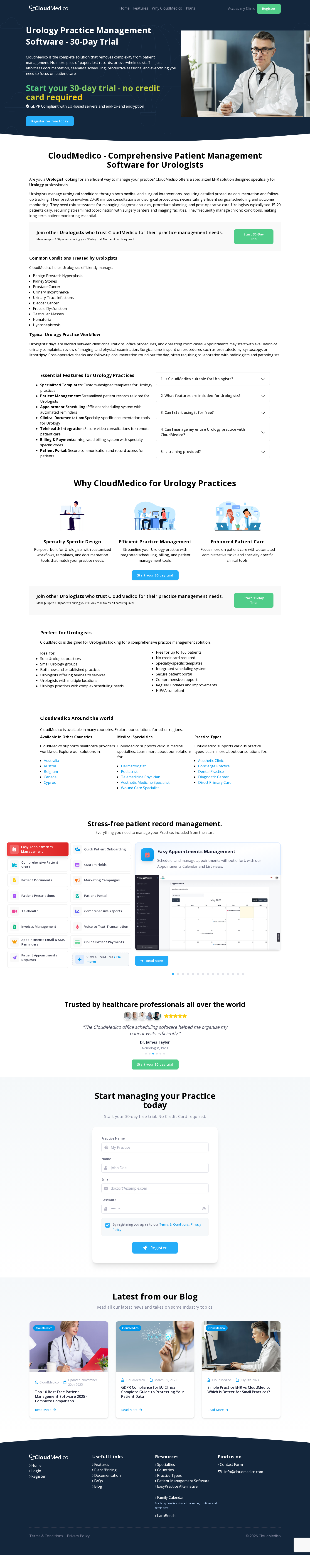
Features (140, 8)
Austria (50, 766)
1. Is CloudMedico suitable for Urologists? (197, 378)
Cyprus (50, 782)
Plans (190, 8)
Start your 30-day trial (155, 575)
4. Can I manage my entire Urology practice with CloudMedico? (203, 432)
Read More (154, 960)
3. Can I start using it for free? (187, 412)
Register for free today (49, 121)
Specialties (165, 1464)
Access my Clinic (241, 8)
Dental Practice (211, 771)
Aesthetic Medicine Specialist (145, 782)
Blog (97, 1486)
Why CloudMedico (167, 8)
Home (124, 8)
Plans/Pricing (105, 1469)
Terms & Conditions (174, 1224)
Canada (50, 776)
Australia (51, 760)
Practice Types (169, 1475)
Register (268, 8)
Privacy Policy (78, 1535)
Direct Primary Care (214, 782)
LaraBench (165, 1515)
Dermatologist (133, 766)
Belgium (51, 771)
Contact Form (231, 1464)
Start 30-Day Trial (254, 236)
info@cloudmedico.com (243, 1471)
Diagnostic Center (213, 776)
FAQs (98, 1480)
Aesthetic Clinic (211, 760)
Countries (165, 1469)
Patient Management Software (182, 1480)
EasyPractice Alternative (177, 1486)
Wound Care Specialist (140, 787)
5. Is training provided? (181, 451)
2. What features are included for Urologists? (201, 395)
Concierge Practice (214, 766)
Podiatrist (129, 771)
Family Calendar (170, 1497)
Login (35, 1470)
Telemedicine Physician (140, 776)
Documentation (107, 1475)
